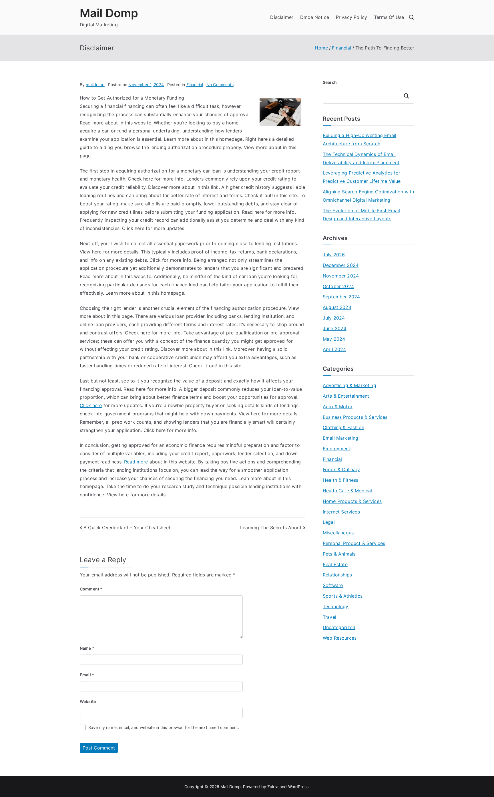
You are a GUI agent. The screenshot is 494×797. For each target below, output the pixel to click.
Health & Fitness (340, 480)
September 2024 (341, 297)
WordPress (298, 786)
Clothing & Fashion (343, 427)
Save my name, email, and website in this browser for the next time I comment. (163, 727)
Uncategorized (339, 627)
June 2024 (334, 328)
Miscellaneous (338, 533)
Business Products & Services (355, 417)
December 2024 (340, 265)
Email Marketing (340, 438)
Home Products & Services (352, 501)
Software (333, 585)
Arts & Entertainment (346, 396)
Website (88, 701)
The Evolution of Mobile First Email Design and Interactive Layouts (361, 215)
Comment (91, 588)
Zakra (272, 786)
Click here (91, 405)
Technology (335, 606)
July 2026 (334, 254)
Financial (194, 84)
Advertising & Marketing (349, 385)
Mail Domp (109, 13)
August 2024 (337, 307)
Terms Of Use (389, 17)
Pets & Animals (339, 554)
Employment (336, 448)
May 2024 (334, 339)
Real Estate (335, 564)
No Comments (220, 84)
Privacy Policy (351, 17)
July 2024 (334, 318)
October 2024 (338, 286)
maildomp (95, 84)
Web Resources (339, 638)
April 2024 (334, 349)
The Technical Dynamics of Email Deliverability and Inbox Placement (361, 158)
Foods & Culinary (341, 469)
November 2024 (341, 276)
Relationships (337, 575)
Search (330, 82)
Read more (136, 462)
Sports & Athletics (342, 596)
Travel (329, 617)
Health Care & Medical (347, 490)
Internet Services (341, 512)
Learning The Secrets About (271, 527)
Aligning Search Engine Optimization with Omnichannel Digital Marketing (368, 196)
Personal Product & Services (354, 543)
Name (87, 648)
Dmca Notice (314, 17)
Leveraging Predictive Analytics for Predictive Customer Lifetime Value (362, 177)
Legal (329, 522)
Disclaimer (281, 17)
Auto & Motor (337, 406)
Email (87, 674)
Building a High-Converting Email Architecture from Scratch (359, 139)
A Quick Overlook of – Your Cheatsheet (126, 527)
